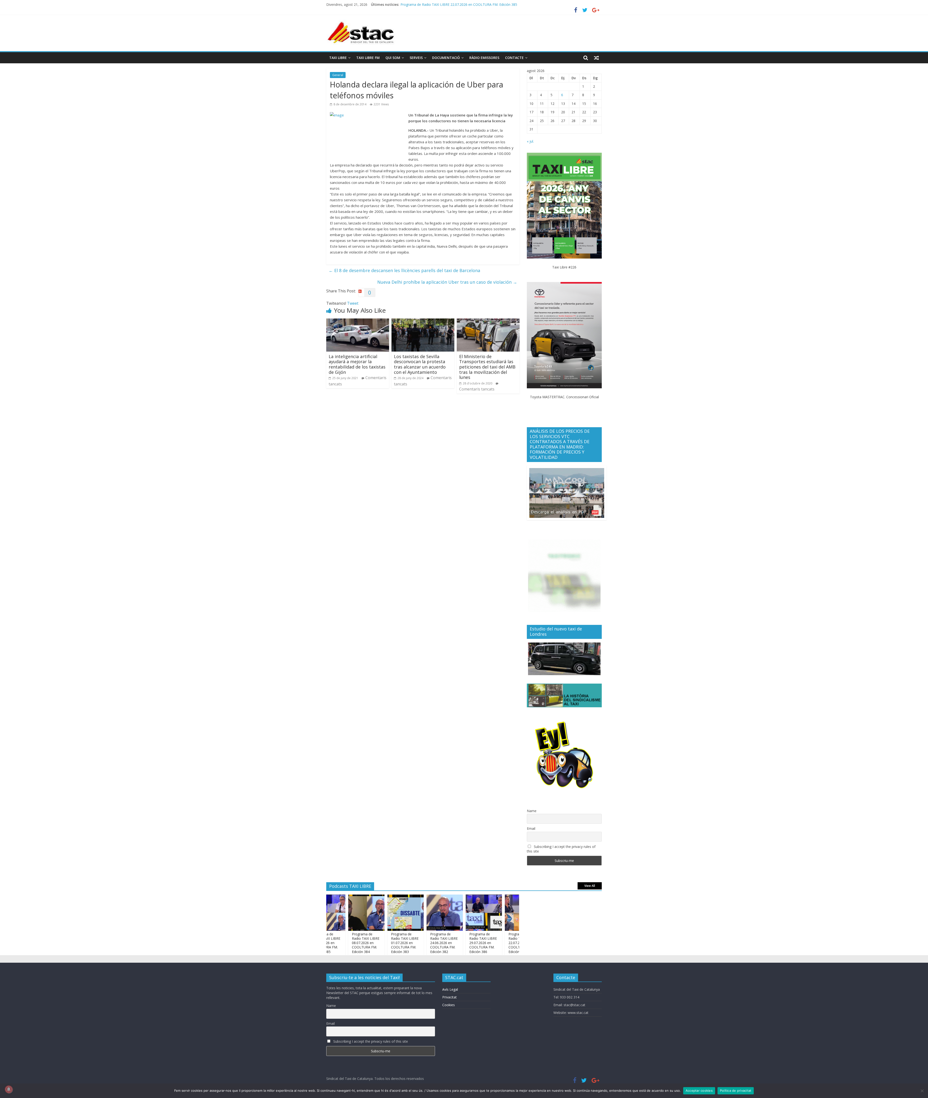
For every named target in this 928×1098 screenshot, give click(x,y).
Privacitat (449, 997)
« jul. (530, 141)
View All (589, 886)
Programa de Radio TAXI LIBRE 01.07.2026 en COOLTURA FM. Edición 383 (374, 943)
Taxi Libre (338, 57)
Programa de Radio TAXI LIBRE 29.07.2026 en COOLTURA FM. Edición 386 (452, 943)
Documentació (446, 57)
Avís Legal (450, 989)
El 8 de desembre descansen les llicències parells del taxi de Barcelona (404, 270)
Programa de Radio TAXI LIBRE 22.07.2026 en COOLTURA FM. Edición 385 (491, 943)
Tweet (352, 303)
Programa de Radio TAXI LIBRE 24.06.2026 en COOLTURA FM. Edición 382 (413, 943)
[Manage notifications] (9, 1089)
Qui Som (392, 57)
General (337, 75)
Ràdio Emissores (484, 57)
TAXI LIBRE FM (368, 57)
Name (531, 811)
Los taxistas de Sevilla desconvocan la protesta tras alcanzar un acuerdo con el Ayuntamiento (420, 364)
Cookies (448, 1005)
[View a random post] (596, 57)
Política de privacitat (736, 1090)
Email (531, 828)
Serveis (416, 57)
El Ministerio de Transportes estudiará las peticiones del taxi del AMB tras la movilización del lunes (487, 367)
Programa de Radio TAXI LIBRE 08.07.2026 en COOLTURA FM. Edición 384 (335, 943)
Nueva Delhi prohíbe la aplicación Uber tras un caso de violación (447, 282)
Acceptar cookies (699, 1090)
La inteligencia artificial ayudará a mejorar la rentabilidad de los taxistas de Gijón (357, 364)
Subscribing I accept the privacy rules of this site (561, 848)
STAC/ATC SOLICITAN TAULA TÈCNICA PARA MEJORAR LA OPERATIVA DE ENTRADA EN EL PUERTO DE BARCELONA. (493, 4)
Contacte (514, 57)
